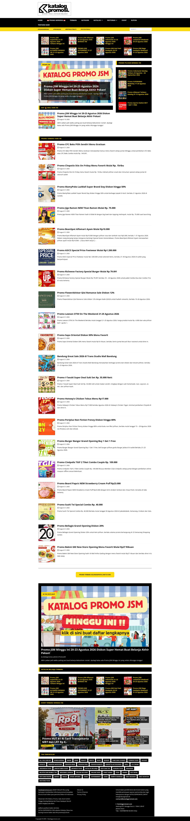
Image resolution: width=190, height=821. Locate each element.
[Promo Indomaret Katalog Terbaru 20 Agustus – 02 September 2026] (122, 74)
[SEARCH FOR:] (141, 29)
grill (126, 764)
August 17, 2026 (48, 745)
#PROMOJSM (57, 29)
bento (91, 760)
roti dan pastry (45, 777)
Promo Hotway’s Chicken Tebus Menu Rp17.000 (82, 398)
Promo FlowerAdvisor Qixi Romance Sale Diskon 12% (85, 292)
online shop (95, 772)
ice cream (135, 764)
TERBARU (73, 20)
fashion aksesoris (55, 764)
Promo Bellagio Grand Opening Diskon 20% (80, 525)
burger (106, 760)
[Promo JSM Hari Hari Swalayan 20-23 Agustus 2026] (100, 51)
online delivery (82, 772)
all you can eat (45, 760)
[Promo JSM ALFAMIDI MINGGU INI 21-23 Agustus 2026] (45, 51)
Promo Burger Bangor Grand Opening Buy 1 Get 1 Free (86, 441)
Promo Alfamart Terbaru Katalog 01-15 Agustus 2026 (138, 93)
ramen (124, 772)
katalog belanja (91, 768)
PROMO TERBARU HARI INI (51, 138)
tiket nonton (144, 777)
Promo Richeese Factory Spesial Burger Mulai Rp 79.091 (87, 271)
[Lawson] (46, 321)
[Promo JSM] (46, 120)
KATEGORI (85, 20)
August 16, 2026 (105, 724)
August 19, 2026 (64, 119)
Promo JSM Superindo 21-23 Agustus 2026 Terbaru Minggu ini (57, 41)
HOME (40, 20)
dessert (144, 760)
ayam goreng (59, 760)
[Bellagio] (46, 532)
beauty (83, 760)
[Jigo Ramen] (46, 215)
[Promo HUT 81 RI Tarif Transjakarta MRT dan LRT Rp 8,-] (66, 728)
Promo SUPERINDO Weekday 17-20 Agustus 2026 (137, 83)
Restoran (111, 20)
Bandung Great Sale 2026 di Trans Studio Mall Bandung (87, 356)
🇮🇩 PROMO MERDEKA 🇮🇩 (56, 20)
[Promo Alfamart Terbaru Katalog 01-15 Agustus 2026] (122, 95)
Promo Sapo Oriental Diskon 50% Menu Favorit (82, 335)
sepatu (56, 777)
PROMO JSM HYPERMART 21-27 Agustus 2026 (85, 50)
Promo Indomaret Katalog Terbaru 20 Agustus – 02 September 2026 (137, 73)
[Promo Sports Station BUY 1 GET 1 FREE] (122, 106)
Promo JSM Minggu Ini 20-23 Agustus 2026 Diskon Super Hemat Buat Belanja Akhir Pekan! (75, 87)
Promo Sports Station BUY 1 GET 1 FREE (138, 104)
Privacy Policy (81, 794)
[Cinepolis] (46, 469)
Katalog (97, 20)
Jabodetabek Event (61, 768)
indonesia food (45, 768)
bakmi (69, 760)
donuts (42, 764)
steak (86, 777)
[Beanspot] (46, 236)
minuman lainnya (66, 772)
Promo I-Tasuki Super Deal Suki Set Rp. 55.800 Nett (84, 377)
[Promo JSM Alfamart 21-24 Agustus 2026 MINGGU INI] (73, 41)
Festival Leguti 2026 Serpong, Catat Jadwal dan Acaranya (108, 741)
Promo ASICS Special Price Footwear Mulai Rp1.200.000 (86, 250)
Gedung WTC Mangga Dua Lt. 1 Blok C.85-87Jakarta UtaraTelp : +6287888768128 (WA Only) (130, 807)
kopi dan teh (105, 768)
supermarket (96, 777)
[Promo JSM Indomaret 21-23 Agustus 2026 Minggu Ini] (100, 41)
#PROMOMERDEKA (43, 29)
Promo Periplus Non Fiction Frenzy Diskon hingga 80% (86, 419)
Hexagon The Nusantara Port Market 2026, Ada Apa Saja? (137, 720)
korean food (118, 768)
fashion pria (83, 764)
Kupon (134, 20)
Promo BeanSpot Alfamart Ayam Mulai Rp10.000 (83, 229)
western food (44, 781)
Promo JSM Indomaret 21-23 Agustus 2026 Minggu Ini (111, 41)
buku (99, 760)
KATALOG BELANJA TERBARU (52, 669)
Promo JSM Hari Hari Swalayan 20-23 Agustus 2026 (113, 50)
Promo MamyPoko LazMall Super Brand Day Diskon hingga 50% (91, 186)
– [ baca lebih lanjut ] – (87, 240)
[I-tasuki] (46, 384)
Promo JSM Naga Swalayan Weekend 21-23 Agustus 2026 (140, 50)
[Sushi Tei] (46, 511)
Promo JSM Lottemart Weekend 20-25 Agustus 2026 (140, 40)
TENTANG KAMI (44, 25)
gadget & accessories (113, 764)
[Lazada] (46, 193)
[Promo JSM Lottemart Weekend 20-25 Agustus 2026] (128, 41)
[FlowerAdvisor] (46, 299)
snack (64, 777)
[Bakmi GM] (46, 554)
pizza (117, 772)
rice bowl (134, 772)
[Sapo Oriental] (46, 342)
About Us (80, 790)
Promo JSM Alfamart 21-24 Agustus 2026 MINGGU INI (85, 40)
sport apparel (75, 777)
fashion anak (70, 764)
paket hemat (108, 772)
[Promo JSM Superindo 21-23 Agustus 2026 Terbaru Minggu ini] (45, 41)
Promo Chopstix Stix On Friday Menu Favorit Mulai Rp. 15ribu (90, 165)
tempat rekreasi (117, 777)
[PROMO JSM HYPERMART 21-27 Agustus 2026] (73, 51)
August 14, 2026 (133, 724)
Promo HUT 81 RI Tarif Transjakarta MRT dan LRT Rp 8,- (65, 740)
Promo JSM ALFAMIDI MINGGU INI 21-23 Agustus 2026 (57, 51)
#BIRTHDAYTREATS (70, 29)
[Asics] (46, 257)
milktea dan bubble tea (48, 772)
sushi (106, 777)
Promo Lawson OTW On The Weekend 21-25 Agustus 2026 (88, 313)
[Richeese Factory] (46, 278)
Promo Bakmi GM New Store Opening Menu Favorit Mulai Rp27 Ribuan (95, 547)
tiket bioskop (131, 777)
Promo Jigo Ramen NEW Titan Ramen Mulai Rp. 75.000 (86, 207)
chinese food (133, 760)
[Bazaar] (46, 363)
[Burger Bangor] (46, 448)
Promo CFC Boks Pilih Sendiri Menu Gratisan (81, 144)
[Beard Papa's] (46, 490)
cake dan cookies (118, 760)
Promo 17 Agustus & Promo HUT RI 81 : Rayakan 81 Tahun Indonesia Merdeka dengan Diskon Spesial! (137, 740)
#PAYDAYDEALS (85, 29)
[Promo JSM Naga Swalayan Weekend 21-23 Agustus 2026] (128, 51)
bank (76, 760)
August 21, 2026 (64, 147)
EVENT (124, 20)
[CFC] (46, 151)
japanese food (76, 768)
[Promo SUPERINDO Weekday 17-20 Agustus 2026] (122, 85)
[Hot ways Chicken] (46, 405)
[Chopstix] (46, 172)
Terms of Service (82, 792)
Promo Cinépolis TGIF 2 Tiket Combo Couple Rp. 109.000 (87, 462)
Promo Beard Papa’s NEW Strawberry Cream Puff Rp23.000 (89, 483)
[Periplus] (46, 426)
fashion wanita (96, 764)
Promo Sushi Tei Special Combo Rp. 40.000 (80, 504)
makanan (129, 768)
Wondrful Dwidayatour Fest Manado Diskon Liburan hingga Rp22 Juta (108, 720)
